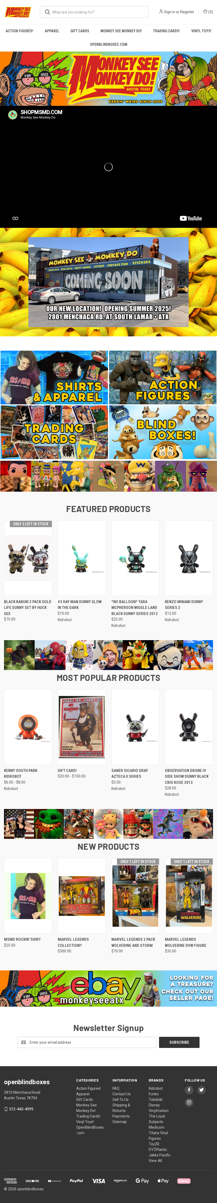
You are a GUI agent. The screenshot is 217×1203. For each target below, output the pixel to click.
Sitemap (119, 1122)
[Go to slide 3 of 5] (212, 283)
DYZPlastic (158, 1149)
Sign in (169, 12)
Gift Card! (67, 770)
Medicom (156, 1127)
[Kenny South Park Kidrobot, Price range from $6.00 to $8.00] (28, 727)
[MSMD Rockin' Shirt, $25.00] (28, 896)
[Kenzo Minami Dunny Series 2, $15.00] (189, 558)
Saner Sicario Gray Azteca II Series (129, 773)
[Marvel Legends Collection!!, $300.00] (82, 896)
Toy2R (154, 1144)
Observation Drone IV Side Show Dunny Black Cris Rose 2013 (187, 776)
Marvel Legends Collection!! (73, 942)
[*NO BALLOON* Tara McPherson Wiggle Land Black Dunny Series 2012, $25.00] (135, 558)
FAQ (115, 1088)
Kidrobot (156, 1088)
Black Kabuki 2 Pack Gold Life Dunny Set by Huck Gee (27, 607)
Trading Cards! (166, 31)
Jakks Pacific (159, 1155)
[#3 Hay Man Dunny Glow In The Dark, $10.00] (82, 558)
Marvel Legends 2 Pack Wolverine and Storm (133, 942)
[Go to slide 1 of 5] (4, 283)
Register (187, 12)
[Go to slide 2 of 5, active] (103, 340)
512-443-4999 (21, 1109)
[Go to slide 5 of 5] (119, 340)
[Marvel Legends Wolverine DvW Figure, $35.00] (189, 896)
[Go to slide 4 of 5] (113, 340)
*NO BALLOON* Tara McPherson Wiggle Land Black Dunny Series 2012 (134, 607)
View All (155, 1161)
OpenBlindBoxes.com (108, 44)
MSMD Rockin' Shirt (22, 939)
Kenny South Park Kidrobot (20, 773)
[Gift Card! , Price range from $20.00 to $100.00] (82, 727)
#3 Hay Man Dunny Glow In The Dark (80, 604)
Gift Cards (79, 31)
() (210, 12)
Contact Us (121, 1094)
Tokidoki (155, 1099)
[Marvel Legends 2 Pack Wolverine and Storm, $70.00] (135, 896)
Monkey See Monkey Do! (121, 31)
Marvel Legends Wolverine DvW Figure (185, 942)
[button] (108, 79)
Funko (154, 1094)
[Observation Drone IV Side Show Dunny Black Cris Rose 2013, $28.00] (189, 727)
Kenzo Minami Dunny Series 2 (184, 604)
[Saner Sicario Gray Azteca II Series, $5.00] (135, 727)
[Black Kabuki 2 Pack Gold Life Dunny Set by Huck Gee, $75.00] (28, 558)
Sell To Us (120, 1099)
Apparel (52, 31)
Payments (121, 1116)
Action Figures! (19, 31)
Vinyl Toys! (85, 1122)
